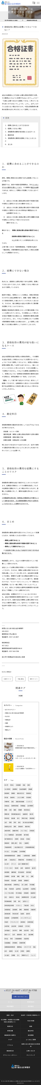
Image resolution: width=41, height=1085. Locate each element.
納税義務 (7, 872)
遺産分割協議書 (20, 801)
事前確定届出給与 (16, 814)
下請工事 (26, 905)
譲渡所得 (27, 868)
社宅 (14, 934)
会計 (6, 822)
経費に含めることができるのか (18, 125)
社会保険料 (26, 889)
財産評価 (26, 938)
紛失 (6, 951)
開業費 (33, 855)
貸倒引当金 (24, 818)
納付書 (13, 876)
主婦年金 (18, 889)
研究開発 (15, 943)
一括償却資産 (26, 855)
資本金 (17, 897)
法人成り (7, 864)
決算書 (13, 955)
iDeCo (32, 905)
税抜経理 (7, 880)
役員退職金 (7, 943)
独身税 (22, 913)
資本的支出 (27, 810)
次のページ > (34, 679)
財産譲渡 (7, 918)
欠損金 (28, 839)
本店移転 (33, 889)
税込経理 (13, 880)
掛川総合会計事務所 (28, 822)
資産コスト (7, 934)
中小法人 (7, 851)
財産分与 (11, 897)
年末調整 (32, 884)
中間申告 (7, 801)
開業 (20, 930)
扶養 (6, 889)
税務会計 (8, 672)
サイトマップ (31, 1055)
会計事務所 (30, 805)
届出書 (13, 818)
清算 (32, 876)
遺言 (12, 801)
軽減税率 (33, 893)
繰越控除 (7, 843)
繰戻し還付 (14, 843)
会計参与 (15, 930)
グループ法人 (24, 830)
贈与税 (31, 814)
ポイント (13, 864)
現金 (34, 947)
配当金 (22, 839)
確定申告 (27, 826)
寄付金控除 (21, 872)
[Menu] (38, 3)
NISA (32, 930)
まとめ (10, 144)
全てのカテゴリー (10, 710)
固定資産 (28, 872)
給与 (18, 818)
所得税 (22, 951)
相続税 (11, 951)
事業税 (13, 793)
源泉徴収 (23, 922)
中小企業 (33, 897)
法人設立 (7, 955)
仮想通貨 (15, 909)
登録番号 (26, 880)
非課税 (16, 839)
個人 (19, 901)
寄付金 (6, 797)
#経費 (20, 696)
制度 (15, 901)
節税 (15, 826)
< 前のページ (7, 679)
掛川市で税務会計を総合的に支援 (13, 657)
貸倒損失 (20, 826)
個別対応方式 (20, 793)
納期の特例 (15, 830)
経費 (6, 860)
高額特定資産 (14, 805)
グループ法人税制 (9, 893)
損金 (24, 785)
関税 (20, 909)
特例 (11, 938)
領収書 (20, 880)
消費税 (28, 951)
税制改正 (7, 818)
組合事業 (31, 934)
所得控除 (32, 830)
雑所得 (28, 913)
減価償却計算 (25, 897)
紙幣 (22, 868)
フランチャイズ (14, 922)
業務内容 (7, 814)
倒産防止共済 (8, 826)
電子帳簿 (26, 835)
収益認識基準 (22, 789)
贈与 (19, 822)
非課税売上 (16, 884)
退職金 (19, 855)
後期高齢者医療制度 (10, 947)
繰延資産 (32, 818)
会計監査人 (7, 930)
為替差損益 (7, 909)
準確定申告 (21, 860)
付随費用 (7, 876)
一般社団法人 (12, 860)
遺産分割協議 (8, 884)
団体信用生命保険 (9, 905)
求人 (18, 955)
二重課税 (26, 843)
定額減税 (26, 893)
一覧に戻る (20, 679)
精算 (23, 876)
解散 (18, 876)
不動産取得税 (8, 847)
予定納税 (28, 797)
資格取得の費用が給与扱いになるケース (21, 132)
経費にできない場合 (15, 128)
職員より (8, 730)
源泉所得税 (7, 830)
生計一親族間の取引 (23, 864)
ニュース (33, 955)
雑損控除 (19, 934)
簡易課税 (7, 793)
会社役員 (13, 926)
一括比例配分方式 (18, 847)
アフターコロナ (9, 868)
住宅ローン (26, 901)
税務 (10, 822)
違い (25, 934)
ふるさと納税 (20, 797)
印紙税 (6, 922)
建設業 (30, 789)
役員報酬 (18, 785)
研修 (15, 822)
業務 (6, 810)
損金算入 (12, 797)
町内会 (6, 938)
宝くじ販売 (24, 884)
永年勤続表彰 (14, 918)
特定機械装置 (8, 901)
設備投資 (25, 814)
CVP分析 (27, 926)
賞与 (20, 843)
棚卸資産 (13, 872)
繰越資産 (26, 909)
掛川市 (6, 785)
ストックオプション (26, 918)
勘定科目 (11, 135)
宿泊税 (16, 868)
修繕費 (20, 810)
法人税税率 (7, 789)
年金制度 (11, 889)
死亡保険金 (19, 893)
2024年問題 (22, 851)
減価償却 (15, 789)
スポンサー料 (27, 947)
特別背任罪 (15, 913)
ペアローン (19, 905)
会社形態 (26, 930)
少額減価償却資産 (29, 847)
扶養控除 (33, 909)
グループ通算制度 (9, 835)
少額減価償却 (18, 938)
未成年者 (7, 926)
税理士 (12, 785)
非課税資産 (30, 922)
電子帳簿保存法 (9, 839)
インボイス (29, 801)
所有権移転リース (30, 860)
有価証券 (20, 926)
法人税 (16, 951)
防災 (6, 897)
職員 (15, 810)
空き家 (33, 868)
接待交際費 (19, 835)
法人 (27, 876)
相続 (6, 723)
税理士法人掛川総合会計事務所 (14, 713)
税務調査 (23, 805)
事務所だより (9, 726)
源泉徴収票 (7, 913)
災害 (10, 810)
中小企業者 (14, 851)
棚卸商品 (19, 947)
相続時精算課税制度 (10, 855)
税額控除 (28, 793)
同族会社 (7, 805)
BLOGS (4, 672)
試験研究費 (22, 943)
